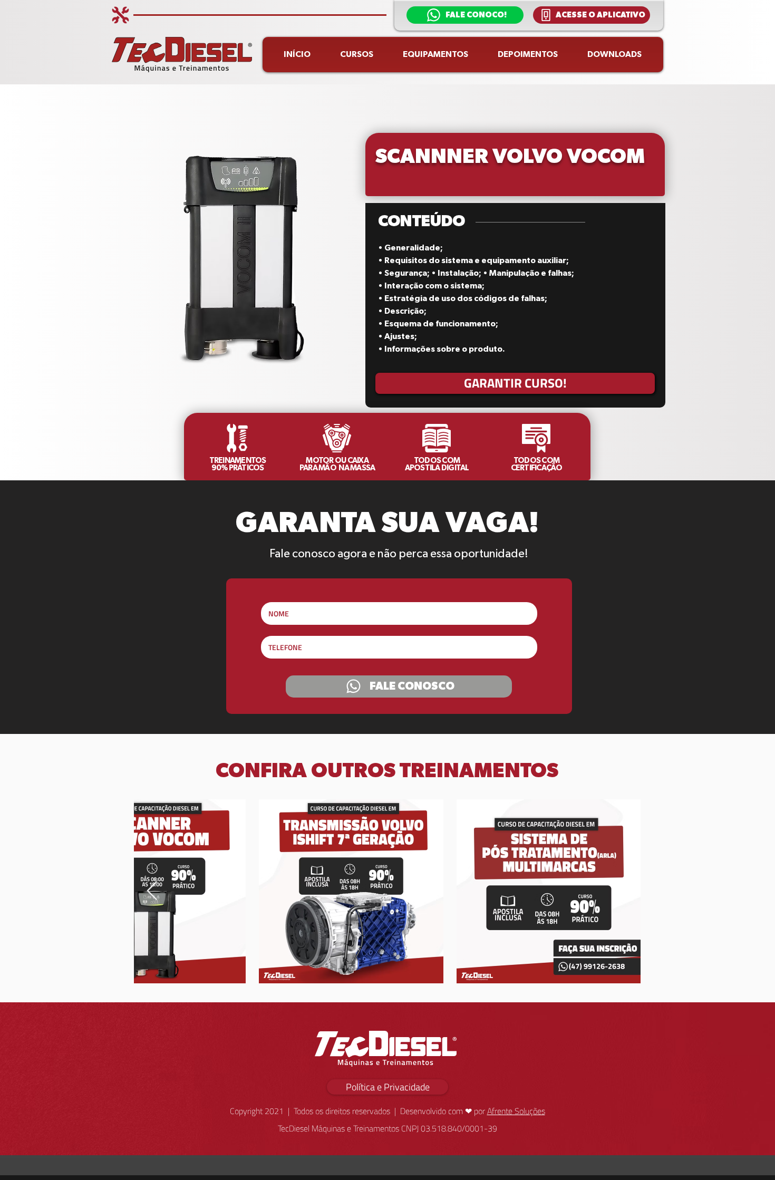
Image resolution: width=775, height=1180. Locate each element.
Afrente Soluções (516, 1111)
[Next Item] (152, 891)
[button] (465, 15)
